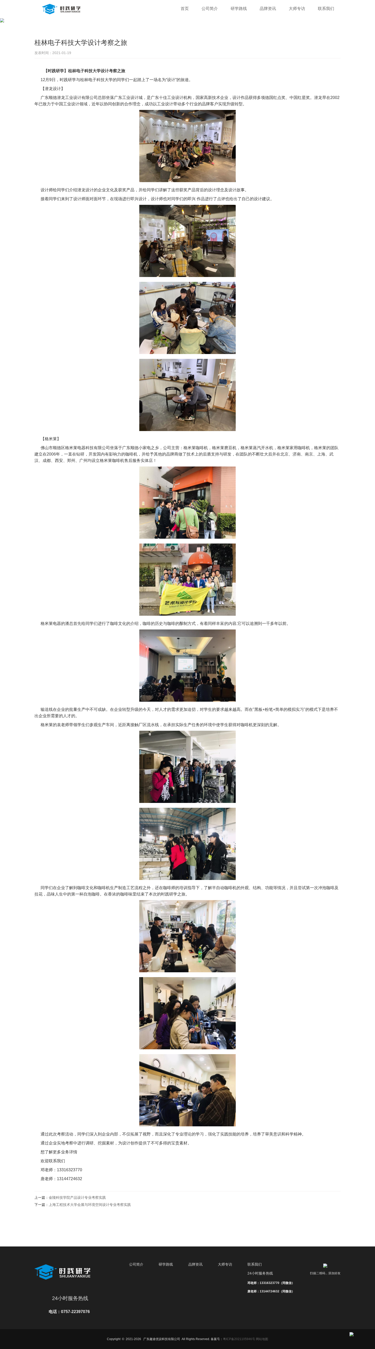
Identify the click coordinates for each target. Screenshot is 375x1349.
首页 (185, 8)
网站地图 (262, 1339)
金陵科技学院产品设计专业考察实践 (77, 1197)
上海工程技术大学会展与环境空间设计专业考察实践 (90, 1205)
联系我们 (326, 8)
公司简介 (210, 8)
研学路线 (239, 8)
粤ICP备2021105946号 (239, 1339)
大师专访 (297, 8)
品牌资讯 (268, 8)
